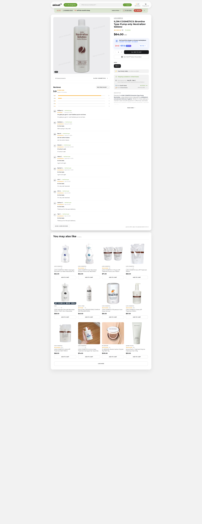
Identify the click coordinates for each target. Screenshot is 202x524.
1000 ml (117, 66)
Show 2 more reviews (61, 226)
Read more (130, 107)
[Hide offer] (144, 10)
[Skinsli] (57, 4)
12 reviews (128, 30)
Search (128, 4)
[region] (81, 45)
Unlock (139, 10)
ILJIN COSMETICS (118, 18)
